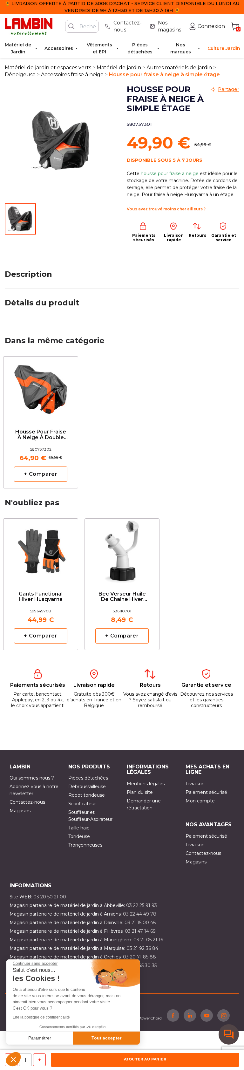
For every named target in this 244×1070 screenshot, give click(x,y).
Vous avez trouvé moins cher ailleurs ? (166, 209)
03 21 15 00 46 (140, 922)
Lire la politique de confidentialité (41, 1017)
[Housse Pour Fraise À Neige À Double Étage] (41, 387)
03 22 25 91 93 (141, 905)
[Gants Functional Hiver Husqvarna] (41, 549)
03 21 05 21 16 (148, 940)
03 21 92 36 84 (142, 948)
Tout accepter (106, 1037)
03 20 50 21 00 (49, 897)
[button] (13, 1059)
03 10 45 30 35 (141, 965)
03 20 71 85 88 (139, 957)
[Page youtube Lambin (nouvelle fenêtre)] (206, 1015)
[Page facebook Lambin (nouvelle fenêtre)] (173, 1015)
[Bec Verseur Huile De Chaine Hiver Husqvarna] (122, 549)
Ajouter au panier (145, 1059)
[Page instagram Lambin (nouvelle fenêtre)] (223, 1015)
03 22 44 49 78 (139, 914)
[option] (40, 422)
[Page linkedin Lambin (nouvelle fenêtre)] (190, 1015)
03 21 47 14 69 (140, 931)
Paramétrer (39, 1037)
